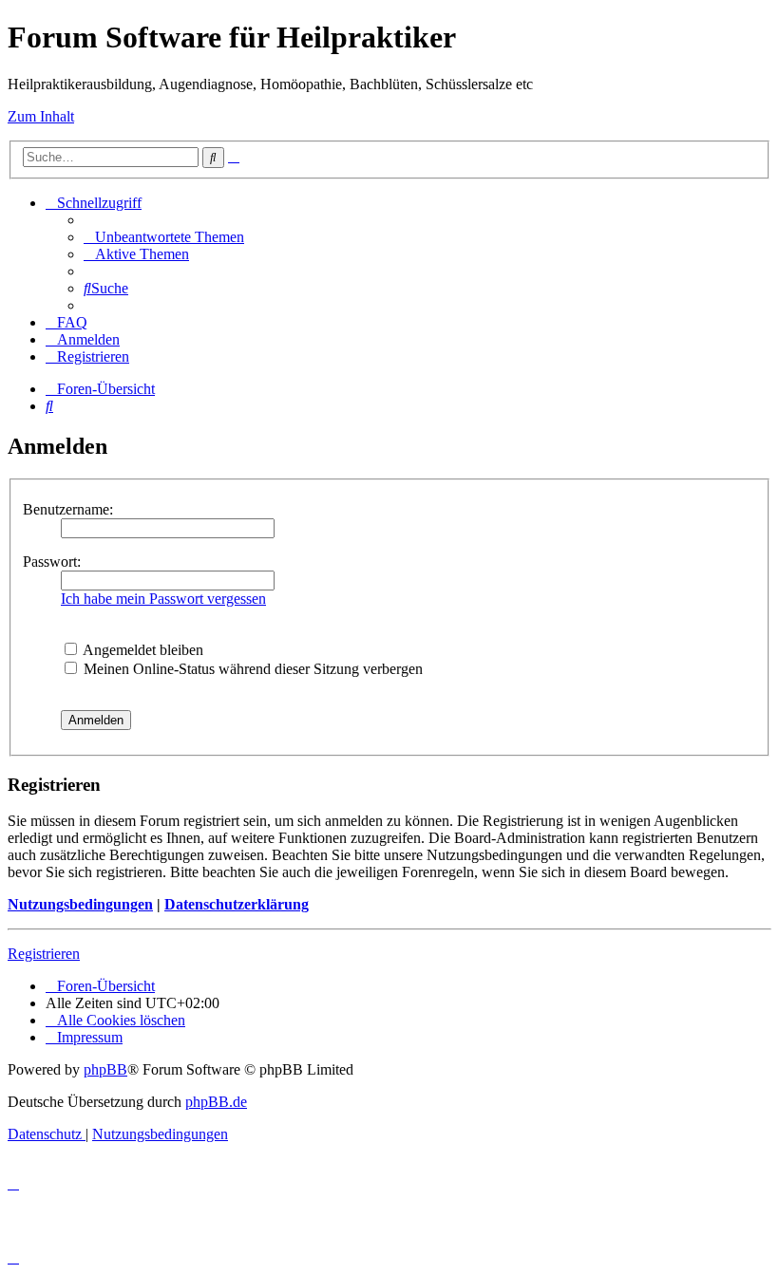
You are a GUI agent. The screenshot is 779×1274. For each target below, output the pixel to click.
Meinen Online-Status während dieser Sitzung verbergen (251, 669)
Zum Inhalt (41, 116)
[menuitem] (164, 237)
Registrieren (44, 954)
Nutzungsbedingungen (80, 904)
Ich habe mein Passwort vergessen (163, 598)
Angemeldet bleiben (141, 650)
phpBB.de (216, 1102)
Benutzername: (68, 509)
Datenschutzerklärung (236, 904)
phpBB (105, 1069)
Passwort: (52, 561)
